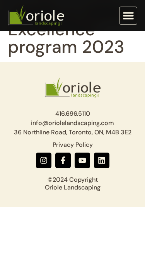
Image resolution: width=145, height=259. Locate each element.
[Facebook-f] (63, 160)
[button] (128, 16)
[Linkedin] (101, 160)
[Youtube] (82, 160)
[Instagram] (43, 160)
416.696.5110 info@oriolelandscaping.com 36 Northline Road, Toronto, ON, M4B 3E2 (72, 123)
